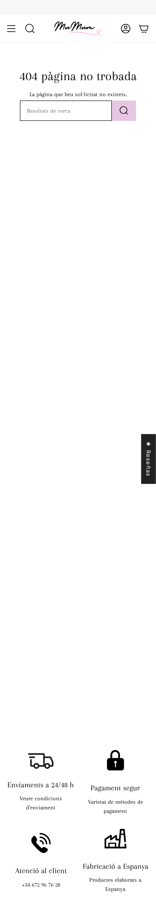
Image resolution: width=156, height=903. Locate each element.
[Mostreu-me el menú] (11, 29)
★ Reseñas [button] (148, 459)
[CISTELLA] (144, 29)
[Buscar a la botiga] (124, 111)
